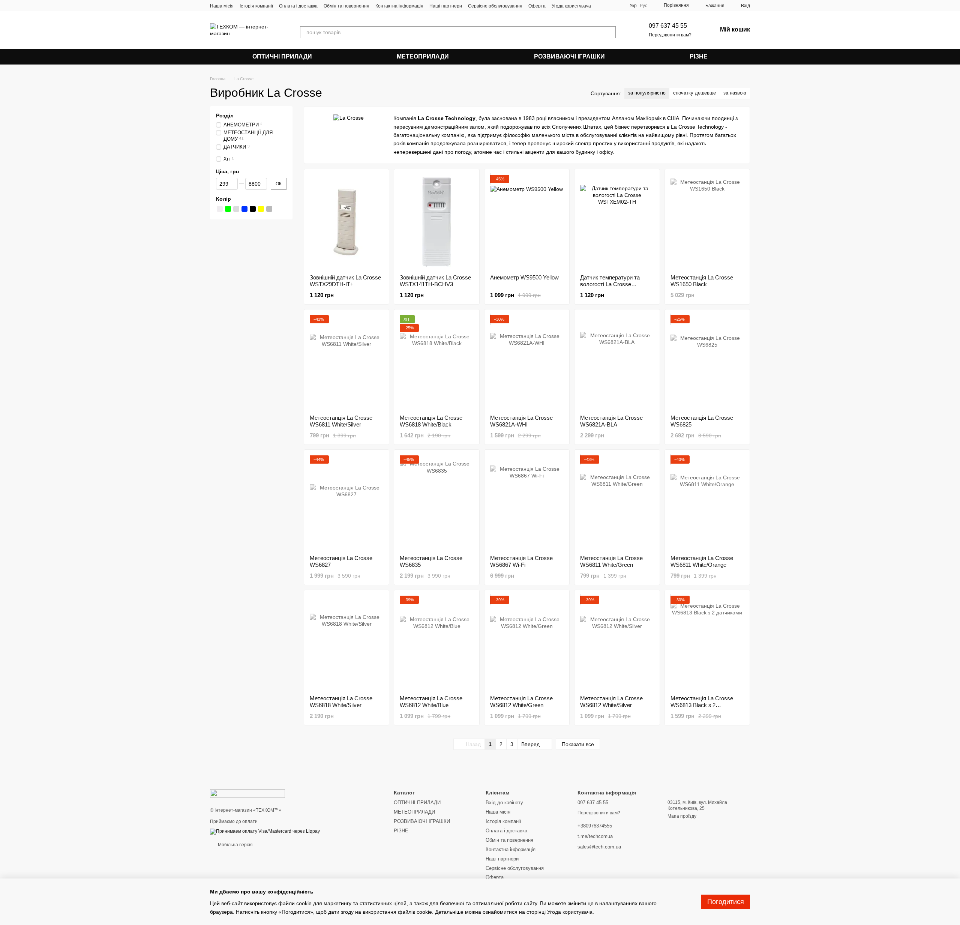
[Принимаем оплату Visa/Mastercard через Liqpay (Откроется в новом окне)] (265, 831)
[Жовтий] (261, 209)
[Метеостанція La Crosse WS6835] (436, 502)
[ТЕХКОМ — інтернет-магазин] (247, 793)
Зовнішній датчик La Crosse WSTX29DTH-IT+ (345, 280)
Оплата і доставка (298, 6)
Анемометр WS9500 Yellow (524, 277)
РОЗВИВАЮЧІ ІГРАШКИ (569, 56)
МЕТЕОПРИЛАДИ (423, 56)
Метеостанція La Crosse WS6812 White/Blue (431, 701)
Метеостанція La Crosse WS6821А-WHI (521, 421)
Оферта (537, 6)
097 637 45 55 (668, 26)
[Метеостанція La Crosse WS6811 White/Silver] (346, 362)
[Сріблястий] (236, 209)
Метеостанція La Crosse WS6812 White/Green (521, 701)
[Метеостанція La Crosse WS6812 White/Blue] (436, 642)
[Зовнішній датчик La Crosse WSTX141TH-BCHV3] (436, 222)
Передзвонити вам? (670, 35)
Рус (643, 5)
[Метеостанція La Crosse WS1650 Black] (707, 222)
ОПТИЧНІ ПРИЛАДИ (282, 56)
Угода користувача (571, 6)
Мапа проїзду (682, 816)
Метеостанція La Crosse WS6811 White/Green (611, 561)
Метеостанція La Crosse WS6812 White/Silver (611, 701)
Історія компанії (256, 6)
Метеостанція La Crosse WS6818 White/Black (431, 421)
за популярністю (647, 93)
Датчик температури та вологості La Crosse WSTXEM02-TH (610, 284)
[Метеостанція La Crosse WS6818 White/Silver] (346, 642)
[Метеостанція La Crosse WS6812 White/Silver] (617, 642)
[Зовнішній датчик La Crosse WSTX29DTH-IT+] (346, 222)
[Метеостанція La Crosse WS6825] (707, 362)
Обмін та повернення (346, 6)
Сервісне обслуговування (495, 6)
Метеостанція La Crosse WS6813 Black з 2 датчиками (701, 705)
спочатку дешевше (694, 93)
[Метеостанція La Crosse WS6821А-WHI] (527, 362)
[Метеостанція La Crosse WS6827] (346, 502)
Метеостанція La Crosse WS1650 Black (701, 280)
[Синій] (244, 209)
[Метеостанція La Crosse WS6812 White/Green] (527, 642)
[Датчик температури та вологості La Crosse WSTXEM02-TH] (617, 222)
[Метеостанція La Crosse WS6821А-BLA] (617, 362)
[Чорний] (252, 209)
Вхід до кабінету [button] (504, 802)
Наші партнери (445, 6)
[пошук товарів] (610, 32)
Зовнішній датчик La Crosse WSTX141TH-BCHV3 (435, 280)
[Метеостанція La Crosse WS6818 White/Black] (436, 362)
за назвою (734, 93)
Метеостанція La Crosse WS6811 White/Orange (701, 561)
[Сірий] (269, 209)
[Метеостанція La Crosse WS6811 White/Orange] (707, 502)
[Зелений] (228, 209)
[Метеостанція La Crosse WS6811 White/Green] (617, 502)
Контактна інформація (399, 6)
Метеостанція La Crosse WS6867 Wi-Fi (521, 561)
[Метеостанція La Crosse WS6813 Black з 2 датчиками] (707, 642)
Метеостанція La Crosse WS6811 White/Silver (341, 421)
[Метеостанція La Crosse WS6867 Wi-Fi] (527, 502)
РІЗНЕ (699, 56)
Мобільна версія (235, 844)
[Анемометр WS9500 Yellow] (527, 222)
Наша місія (222, 6)
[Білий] (220, 209)
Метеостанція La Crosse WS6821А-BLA (611, 421)
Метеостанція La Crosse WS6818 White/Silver (341, 701)
